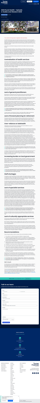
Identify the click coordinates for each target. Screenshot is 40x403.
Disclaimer (24, 400)
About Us (21, 364)
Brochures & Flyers (23, 370)
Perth (11, 369)
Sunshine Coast (12, 378)
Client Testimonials (23, 369)
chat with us (20, 356)
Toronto (18, 273)
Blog (20, 368)
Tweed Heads (12, 383)
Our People (21, 365)
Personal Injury (3, 364)
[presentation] (8, 319)
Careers (21, 372)
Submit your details (6, 322)
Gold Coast (12, 375)
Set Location (10, 400)
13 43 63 (7, 270)
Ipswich (11, 377)
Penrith (11, 373)
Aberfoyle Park (12, 393)
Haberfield (12, 385)
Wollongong (9, 273)
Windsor (11, 390)
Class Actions (3, 368)
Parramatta (33, 272)
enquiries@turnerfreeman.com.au (20, 349)
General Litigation (4, 370)
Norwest (11, 380)
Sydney (5, 273)
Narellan (11, 379)
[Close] (18, 396)
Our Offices (21, 367)
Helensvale (12, 388)
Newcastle (13, 273)
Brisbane (11, 365)
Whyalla (11, 394)
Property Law (3, 369)
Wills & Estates (3, 365)
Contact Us (36, 1)
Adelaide (11, 368)
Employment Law (3, 367)
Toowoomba (12, 389)
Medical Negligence (4, 14)
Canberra (11, 374)
